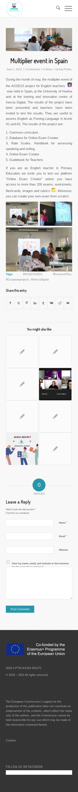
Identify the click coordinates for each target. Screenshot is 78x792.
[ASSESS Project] (32, 8)
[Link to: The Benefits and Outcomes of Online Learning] (22, 352)
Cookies (11, 740)
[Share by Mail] (68, 303)
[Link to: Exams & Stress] (55, 416)
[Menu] (66, 8)
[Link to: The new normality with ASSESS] (22, 416)
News (49, 69)
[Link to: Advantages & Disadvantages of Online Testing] (55, 449)
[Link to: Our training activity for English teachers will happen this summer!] (55, 384)
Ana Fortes (65, 69)
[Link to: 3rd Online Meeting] (22, 384)
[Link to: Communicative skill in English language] (22, 449)
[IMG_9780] (39, 39)
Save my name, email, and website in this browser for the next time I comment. (40, 565)
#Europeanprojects (17, 279)
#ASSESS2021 (32, 274)
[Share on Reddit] (60, 303)
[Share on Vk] (51, 303)
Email (63, 536)
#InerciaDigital (40, 279)
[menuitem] (56, 8)
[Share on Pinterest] (27, 303)
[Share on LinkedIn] (35, 303)
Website (63, 550)
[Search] (56, 8)
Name (63, 522)
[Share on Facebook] (10, 303)
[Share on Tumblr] (43, 303)
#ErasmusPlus (62, 274)
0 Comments (32, 69)
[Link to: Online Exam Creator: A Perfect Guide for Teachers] (55, 352)
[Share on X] (19, 303)
